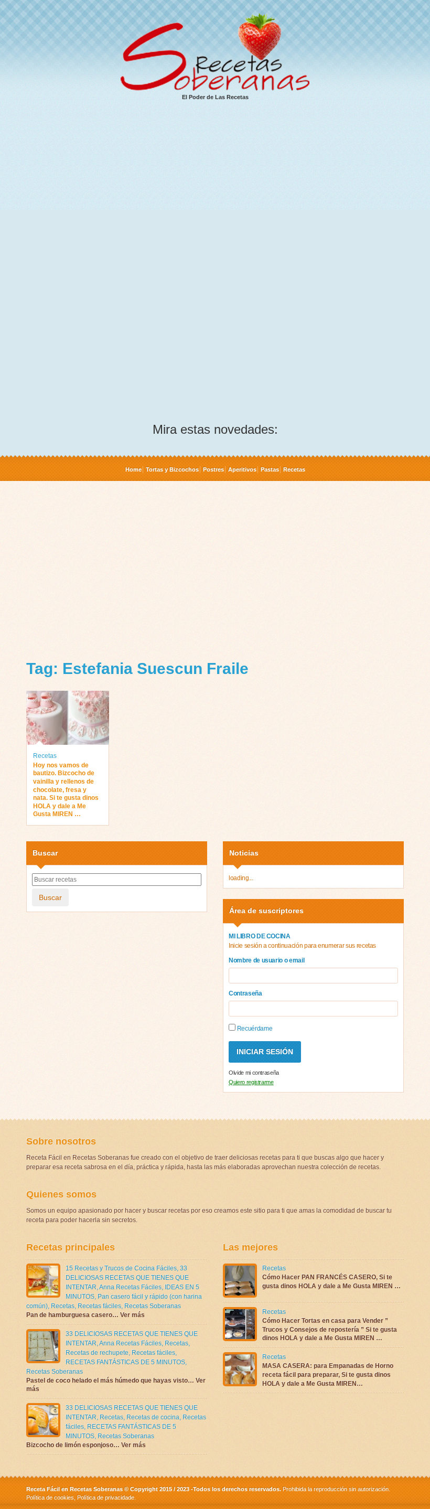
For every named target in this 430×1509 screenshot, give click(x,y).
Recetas (294, 469)
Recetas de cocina (152, 1417)
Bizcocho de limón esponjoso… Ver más (86, 1445)
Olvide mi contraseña (254, 1072)
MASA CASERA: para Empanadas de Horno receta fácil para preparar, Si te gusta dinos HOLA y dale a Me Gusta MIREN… (327, 1374)
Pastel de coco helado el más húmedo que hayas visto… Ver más (116, 1385)
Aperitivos (242, 469)
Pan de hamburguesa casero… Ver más (85, 1315)
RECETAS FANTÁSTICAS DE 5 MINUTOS (125, 1362)
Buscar (50, 897)
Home (133, 469)
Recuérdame (253, 1028)
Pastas (270, 469)
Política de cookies (50, 1497)
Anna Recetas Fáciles (130, 1287)
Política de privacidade (105, 1497)
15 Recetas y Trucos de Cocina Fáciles (121, 1268)
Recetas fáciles (99, 1306)
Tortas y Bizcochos (172, 469)
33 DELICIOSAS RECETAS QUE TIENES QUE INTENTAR (127, 1278)
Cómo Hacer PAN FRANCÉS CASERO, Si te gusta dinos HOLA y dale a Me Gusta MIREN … (331, 1281)
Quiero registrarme (251, 1082)
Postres (213, 469)
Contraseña (245, 993)
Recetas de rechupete (97, 1352)
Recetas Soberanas (152, 1306)
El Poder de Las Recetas (215, 97)
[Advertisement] (215, 189)
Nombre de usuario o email (266, 960)
